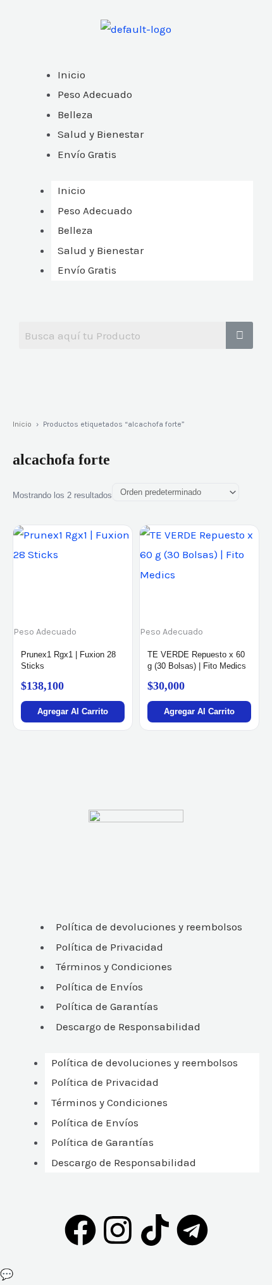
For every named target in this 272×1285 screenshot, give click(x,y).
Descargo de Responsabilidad (128, 1026)
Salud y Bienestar (101, 250)
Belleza (75, 230)
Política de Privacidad (109, 947)
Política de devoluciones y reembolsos (149, 926)
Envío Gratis (87, 270)
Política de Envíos (99, 986)
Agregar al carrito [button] (72, 711)
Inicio (71, 190)
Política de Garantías (107, 1006)
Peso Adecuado (95, 210)
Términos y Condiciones (114, 966)
